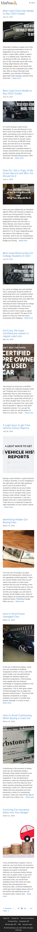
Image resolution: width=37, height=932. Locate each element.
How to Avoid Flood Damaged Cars (13, 615)
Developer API (24, 921)
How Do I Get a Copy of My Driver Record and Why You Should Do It (18, 173)
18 (19, 908)
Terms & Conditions (27, 918)
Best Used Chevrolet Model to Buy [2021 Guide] (18, 12)
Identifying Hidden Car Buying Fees (15, 521)
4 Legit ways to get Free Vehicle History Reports (16, 426)
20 (25, 908)
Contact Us (15, 918)
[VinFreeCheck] (9, 3)
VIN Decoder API (10, 924)
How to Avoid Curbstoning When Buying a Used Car (17, 717)
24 (31, 908)
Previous (7, 908)
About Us (6, 918)
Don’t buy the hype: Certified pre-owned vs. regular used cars (16, 333)
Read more (16, 78)
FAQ (19, 924)
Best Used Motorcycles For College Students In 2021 (18, 254)
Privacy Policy (12, 921)
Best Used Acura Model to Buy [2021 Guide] (17, 92)
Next (6, 911)
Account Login (27, 924)
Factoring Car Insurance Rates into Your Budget (16, 811)
